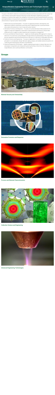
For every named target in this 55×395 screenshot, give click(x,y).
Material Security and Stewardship (11, 94)
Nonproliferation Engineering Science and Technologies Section (25, 7)
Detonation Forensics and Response (12, 137)
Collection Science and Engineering (12, 225)
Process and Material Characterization (13, 180)
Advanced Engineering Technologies (12, 268)
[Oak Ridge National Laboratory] (27, 1)
